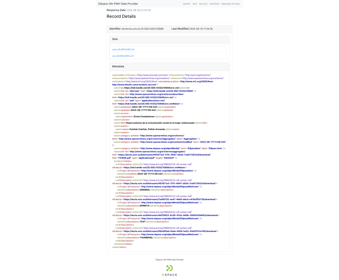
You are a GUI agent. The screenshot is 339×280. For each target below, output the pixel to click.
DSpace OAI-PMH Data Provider (118, 3)
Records (203, 3)
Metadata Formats (231, 3)
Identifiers (214, 3)
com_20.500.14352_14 (123, 49)
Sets (195, 3)
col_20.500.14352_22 (123, 56)
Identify (187, 3)
